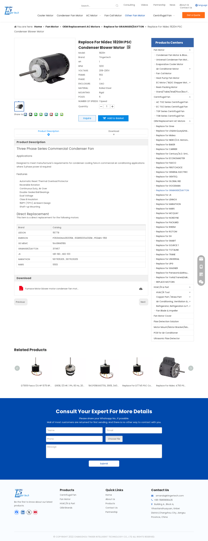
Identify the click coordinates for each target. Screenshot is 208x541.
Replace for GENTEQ (166, 176)
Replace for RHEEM (166, 227)
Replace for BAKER (165, 144)
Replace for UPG (164, 263)
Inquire (87, 118)
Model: (81, 52)
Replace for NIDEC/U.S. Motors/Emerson (175, 140)
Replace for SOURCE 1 (167, 245)
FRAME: (81, 74)
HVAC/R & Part (161, 287)
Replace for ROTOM (166, 231)
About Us (184, 4)
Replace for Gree (165, 126)
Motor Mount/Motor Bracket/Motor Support (174, 327)
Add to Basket (115, 118)
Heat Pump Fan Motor (167, 78)
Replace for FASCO (166, 162)
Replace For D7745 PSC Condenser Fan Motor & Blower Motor (137, 385)
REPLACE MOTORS (165, 281)
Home (109, 494)
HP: (79, 61)
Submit (104, 463)
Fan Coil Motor (163, 73)
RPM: (80, 66)
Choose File (114, 438)
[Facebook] (16, 512)
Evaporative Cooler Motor (169, 64)
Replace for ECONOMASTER (170, 158)
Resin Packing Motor (166, 87)
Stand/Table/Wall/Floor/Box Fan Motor (175, 91)
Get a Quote (193, 15)
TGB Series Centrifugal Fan (170, 115)
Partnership (159, 4)
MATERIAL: (83, 88)
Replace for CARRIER (166, 149)
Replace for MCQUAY (167, 213)
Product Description (48, 131)
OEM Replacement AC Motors (169, 121)
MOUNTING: (84, 92)
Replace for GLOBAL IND (168, 181)
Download (114, 131)
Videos (144, 4)
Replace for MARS (165, 208)
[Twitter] (29, 512)
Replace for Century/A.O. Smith (173, 153)
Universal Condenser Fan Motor (172, 59)
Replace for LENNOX (166, 199)
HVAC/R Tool (162, 292)
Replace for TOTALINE (167, 249)
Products (110, 503)
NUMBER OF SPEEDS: (88, 101)
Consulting (129, 4)
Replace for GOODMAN (168, 185)
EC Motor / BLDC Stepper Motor (172, 82)
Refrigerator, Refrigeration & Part (173, 306)
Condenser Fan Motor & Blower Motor (175, 55)
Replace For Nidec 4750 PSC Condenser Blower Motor (171, 385)
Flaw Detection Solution (166, 321)
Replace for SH (164, 236)
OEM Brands (66, 507)
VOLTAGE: (83, 70)
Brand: (81, 57)
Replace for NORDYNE (167, 217)
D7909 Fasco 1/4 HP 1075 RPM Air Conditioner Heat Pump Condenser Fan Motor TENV (36, 385)
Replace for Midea (165, 135)
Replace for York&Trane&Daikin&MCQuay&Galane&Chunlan (175, 277)
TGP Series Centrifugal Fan (170, 111)
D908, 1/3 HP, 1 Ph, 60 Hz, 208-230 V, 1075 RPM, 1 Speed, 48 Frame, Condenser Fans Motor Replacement (70, 385)
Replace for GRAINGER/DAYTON (172, 190)
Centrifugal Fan (162, 96)
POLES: (81, 96)
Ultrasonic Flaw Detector (167, 338)
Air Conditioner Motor (167, 68)
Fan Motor (159, 49)
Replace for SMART (166, 240)
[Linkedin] (22, 512)
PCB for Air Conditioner (166, 332)
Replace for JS (163, 194)
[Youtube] (35, 512)
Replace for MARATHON (168, 204)
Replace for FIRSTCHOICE (169, 167)
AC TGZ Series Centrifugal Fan (172, 102)
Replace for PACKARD (167, 222)
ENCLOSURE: (84, 83)
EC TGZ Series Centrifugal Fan (172, 106)
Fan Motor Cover (162, 315)
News (173, 4)
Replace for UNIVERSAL (167, 259)
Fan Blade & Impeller (167, 310)
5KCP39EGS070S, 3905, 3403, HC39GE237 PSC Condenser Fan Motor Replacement (104, 385)
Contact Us (186, 7)
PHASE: (81, 79)
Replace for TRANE (165, 254)
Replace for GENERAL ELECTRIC (172, 172)
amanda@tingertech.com (170, 495)
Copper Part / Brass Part (169, 296)
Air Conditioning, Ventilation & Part (174, 301)
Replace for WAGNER (167, 268)
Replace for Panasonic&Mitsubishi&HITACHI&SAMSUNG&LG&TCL (175, 272)
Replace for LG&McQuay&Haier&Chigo (175, 130)
